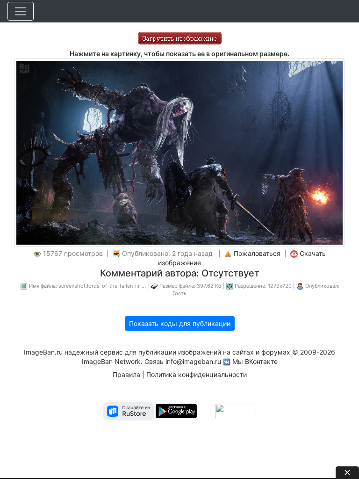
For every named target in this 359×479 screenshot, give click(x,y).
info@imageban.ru (193, 361)
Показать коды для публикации (179, 323)
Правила (126, 374)
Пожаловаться (257, 253)
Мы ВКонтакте (255, 361)
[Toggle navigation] (20, 11)
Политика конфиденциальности (196, 374)
